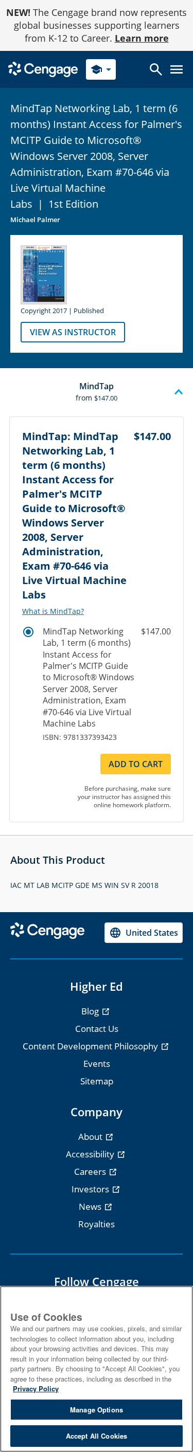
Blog (91, 1011)
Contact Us (96, 1028)
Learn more (142, 38)
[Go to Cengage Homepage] (43, 69)
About (91, 1136)
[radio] (28, 632)
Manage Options (96, 1409)
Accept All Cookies (96, 1436)
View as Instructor (73, 332)
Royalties (96, 1224)
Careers (91, 1171)
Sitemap (96, 1081)
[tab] (96, 392)
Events (96, 1063)
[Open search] (156, 69)
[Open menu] (176, 69)
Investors (91, 1189)
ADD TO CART (136, 764)
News (91, 1206)
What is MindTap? (53, 611)
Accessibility (91, 1154)
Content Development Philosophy (91, 1046)
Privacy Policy (36, 1388)
